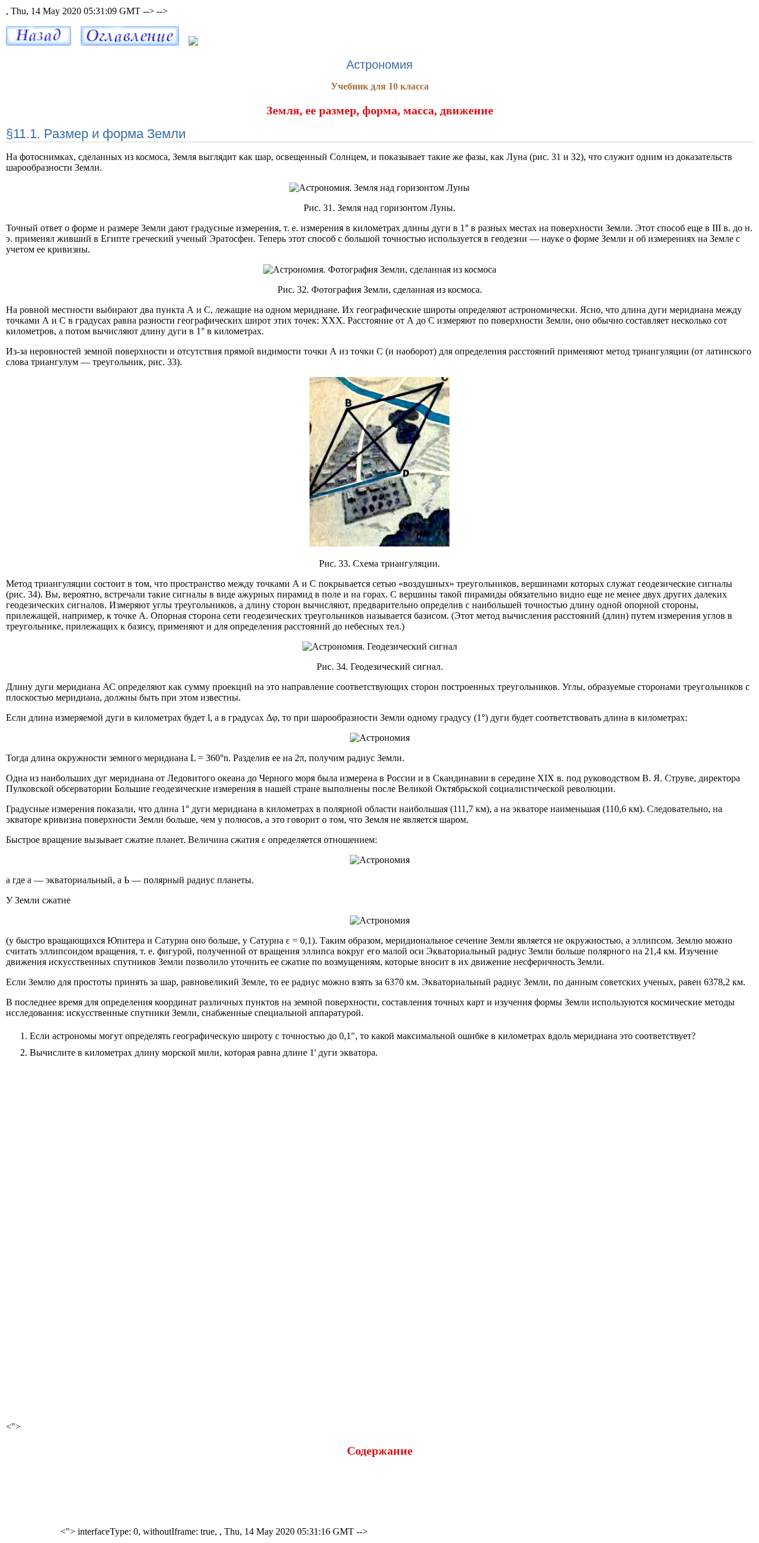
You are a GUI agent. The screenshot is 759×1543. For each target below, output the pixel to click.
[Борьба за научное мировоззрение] (38, 42)
